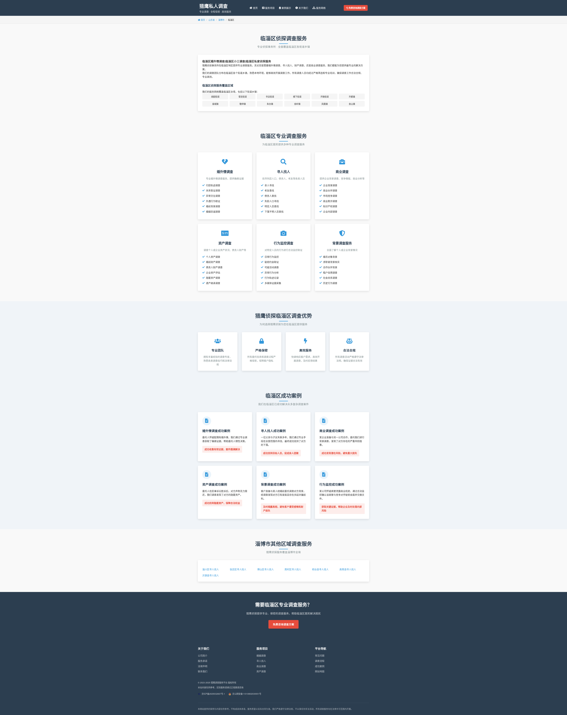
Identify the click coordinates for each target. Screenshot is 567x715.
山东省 (211, 19)
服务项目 (270, 8)
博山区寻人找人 (265, 569)
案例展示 (286, 8)
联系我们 (202, 671)
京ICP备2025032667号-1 (213, 693)
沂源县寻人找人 (210, 575)
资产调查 (261, 671)
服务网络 (321, 8)
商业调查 (261, 666)
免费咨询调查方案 (356, 7)
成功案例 (319, 666)
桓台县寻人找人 (320, 569)
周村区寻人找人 (293, 569)
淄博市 (221, 19)
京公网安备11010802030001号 (246, 693)
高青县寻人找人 (347, 569)
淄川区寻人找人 (210, 569)
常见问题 (319, 655)
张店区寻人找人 (238, 569)
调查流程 (319, 661)
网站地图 (319, 671)
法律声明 (202, 666)
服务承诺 (202, 661)
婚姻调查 (261, 655)
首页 (255, 8)
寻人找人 (261, 661)
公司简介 (202, 655)
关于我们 (303, 8)
